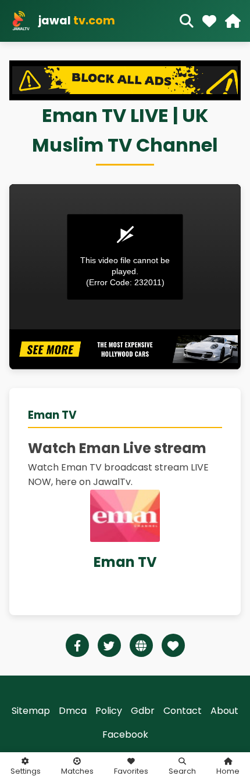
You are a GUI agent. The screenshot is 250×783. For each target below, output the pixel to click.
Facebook (125, 734)
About (224, 710)
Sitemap (31, 710)
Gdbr (143, 710)
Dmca (73, 710)
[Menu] (233, 21)
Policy (108, 710)
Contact (182, 710)
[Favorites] (209, 21)
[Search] (187, 21)
